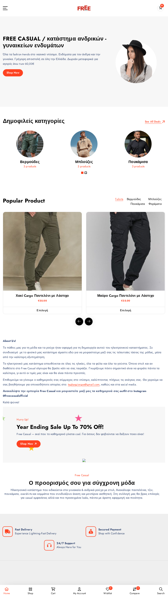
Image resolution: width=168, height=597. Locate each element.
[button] (82, 173)
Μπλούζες (155, 199)
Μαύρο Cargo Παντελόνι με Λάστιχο (125, 296)
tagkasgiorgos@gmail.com (84, 384)
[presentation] (79, 321)
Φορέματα (155, 204)
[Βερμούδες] (30, 150)
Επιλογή (42, 310)
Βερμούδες (134, 199)
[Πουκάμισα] (138, 150)
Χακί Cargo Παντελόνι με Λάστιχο (42, 296)
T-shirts (119, 199)
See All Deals (153, 121)
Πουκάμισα (138, 204)
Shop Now (13, 73)
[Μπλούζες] (84, 150)
